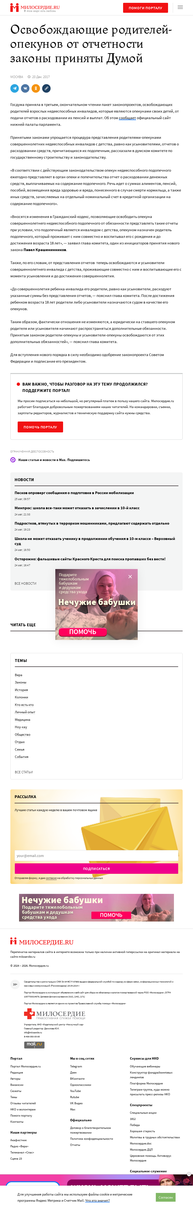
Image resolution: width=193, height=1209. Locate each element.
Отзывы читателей (23, 1103)
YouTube (75, 1091)
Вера (18, 675)
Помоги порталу (145, 7)
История (21, 689)
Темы (13, 1097)
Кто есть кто (24, 704)
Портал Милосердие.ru (25, 1066)
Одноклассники (80, 1085)
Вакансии (16, 1085)
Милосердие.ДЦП (141, 1150)
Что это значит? (97, 1200)
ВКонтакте (77, 1079)
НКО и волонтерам (23, 1109)
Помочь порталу (40, 427)
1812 (133, 1119)
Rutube (74, 1097)
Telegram (76, 1066)
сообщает (127, 117)
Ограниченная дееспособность (32, 451)
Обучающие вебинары (145, 1066)
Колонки (21, 697)
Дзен (73, 1072)
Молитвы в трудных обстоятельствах (155, 1137)
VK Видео (76, 1103)
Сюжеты (15, 1091)
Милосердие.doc (141, 1143)
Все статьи (24, 772)
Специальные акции (143, 1113)
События (21, 756)
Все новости (25, 583)
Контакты (17, 1122)
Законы (20, 682)
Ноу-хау (21, 727)
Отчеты (75, 1145)
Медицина (22, 719)
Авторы (15, 1079)
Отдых (20, 741)
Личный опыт (25, 712)
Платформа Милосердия (146, 1083)
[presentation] (96, 855)
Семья (19, 749)
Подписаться (96, 868)
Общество (22, 734)
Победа (135, 1125)
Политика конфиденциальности (91, 1139)
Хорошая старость (142, 1131)
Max (72, 1109)
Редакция (16, 1072)
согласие (51, 878)
